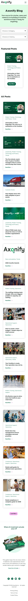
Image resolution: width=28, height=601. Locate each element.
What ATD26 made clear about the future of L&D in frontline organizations (13, 231)
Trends (9, 69)
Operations (18, 288)
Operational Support (11, 323)
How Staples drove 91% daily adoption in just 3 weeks (12, 195)
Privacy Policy (14, 590)
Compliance (8, 461)
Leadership (8, 151)
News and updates (10, 259)
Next (26, 70)
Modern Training (11, 66)
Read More (12, 84)
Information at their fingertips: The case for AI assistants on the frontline (13, 124)
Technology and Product (13, 67)
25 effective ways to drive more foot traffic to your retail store (13, 397)
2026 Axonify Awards (12, 263)
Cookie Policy (14, 595)
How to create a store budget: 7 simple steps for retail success (13, 330)
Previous (1, 70)
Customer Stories (10, 190)
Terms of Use (14, 593)
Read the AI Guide (13, 568)
